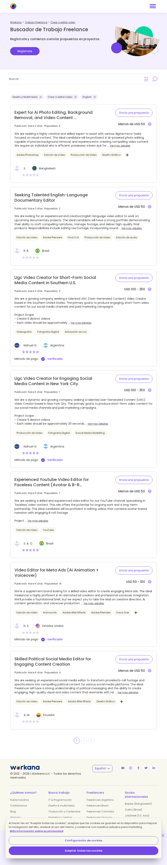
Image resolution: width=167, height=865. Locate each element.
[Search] (155, 79)
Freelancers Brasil (97, 805)
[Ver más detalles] (150, 124)
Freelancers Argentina (100, 800)
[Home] (13, 6)
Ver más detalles (120, 145)
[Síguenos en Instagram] (130, 768)
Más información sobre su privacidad (36, 831)
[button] (134, 113)
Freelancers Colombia (100, 811)
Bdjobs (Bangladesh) (138, 803)
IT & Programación (60, 800)
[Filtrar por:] (146, 79)
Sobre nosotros (19, 800)
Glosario (15, 817)
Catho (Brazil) (133, 809)
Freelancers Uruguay (99, 817)
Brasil (45, 251)
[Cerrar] (163, 835)
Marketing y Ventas (60, 817)
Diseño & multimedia (61, 805)
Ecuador (49, 715)
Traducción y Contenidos (64, 811)
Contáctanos (18, 805)
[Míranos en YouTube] (123, 768)
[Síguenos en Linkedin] (154, 768)
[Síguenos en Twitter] (146, 768)
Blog (13, 811)
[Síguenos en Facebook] (138, 768)
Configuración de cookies (83, 840)
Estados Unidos (53, 626)
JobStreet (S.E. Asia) (137, 815)
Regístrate (25, 51)
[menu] (152, 6)
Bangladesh (47, 168)
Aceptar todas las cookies (83, 851)
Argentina (57, 345)
